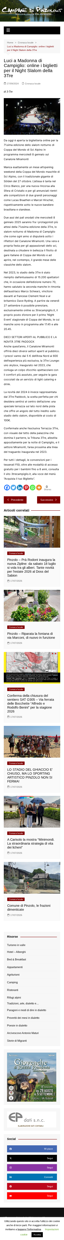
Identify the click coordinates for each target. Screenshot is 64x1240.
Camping (12, 982)
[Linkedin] (20, 487)
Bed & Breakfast (16, 959)
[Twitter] (13, 487)
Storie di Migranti (17, 1040)
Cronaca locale (33, 83)
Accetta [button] (37, 1234)
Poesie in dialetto (17, 1025)
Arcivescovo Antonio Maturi (23, 1033)
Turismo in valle (16, 945)
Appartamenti (15, 967)
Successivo (46, 499)
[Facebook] (7, 487)
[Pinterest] (26, 487)
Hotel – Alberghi (16, 952)
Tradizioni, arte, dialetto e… (23, 1003)
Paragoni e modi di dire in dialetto (26, 1010)
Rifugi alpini (14, 997)
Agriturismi (13, 974)
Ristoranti (12, 990)
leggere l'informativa (29, 1229)
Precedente (17, 499)
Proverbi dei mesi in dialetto (23, 1017)
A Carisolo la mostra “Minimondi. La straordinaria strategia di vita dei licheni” (30, 843)
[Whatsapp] (32, 487)
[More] (39, 487)
